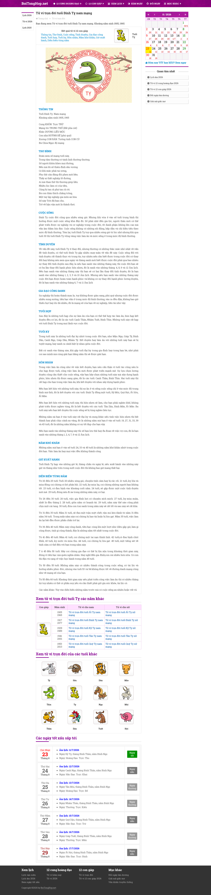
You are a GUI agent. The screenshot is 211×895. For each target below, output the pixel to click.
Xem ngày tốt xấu (30, 882)
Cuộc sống (68, 34)
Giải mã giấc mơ (157, 101)
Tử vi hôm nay (54, 874)
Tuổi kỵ (62, 37)
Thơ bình (57, 34)
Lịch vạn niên (29, 874)
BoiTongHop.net (35, 3)
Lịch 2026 (27, 15)
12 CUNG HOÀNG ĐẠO (67, 3)
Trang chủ (43, 18)
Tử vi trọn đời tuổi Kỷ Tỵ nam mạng (85, 629)
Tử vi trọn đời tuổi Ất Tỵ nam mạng (84, 614)
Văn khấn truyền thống (121, 882)
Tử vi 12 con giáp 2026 (160, 89)
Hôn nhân (72, 37)
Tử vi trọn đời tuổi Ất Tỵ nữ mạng (120, 614)
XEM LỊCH (116, 3)
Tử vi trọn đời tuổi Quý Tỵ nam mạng (85, 645)
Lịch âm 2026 (156, 77)
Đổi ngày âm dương (159, 95)
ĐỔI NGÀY (154, 3)
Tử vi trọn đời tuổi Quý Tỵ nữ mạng (121, 645)
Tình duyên (81, 34)
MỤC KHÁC (173, 3)
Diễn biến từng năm (58, 40)
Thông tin (46, 34)
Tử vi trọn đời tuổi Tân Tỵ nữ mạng (121, 637)
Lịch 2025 (26, 27)
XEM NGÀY (136, 3)
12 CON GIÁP (95, 3)
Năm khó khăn (87, 37)
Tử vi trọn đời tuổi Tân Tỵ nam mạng (85, 637)
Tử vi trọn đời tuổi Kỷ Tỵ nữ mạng (121, 629)
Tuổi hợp (52, 37)
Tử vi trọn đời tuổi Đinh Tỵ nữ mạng (122, 621)
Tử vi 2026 (27, 21)
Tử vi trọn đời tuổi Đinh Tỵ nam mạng (86, 621)
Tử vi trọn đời (58, 18)
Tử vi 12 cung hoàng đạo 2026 (163, 83)
